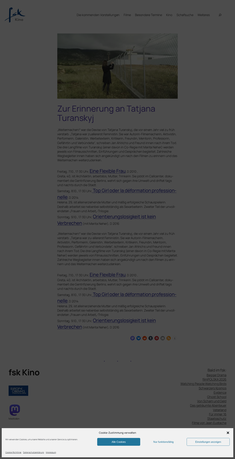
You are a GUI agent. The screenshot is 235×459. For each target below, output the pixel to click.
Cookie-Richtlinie (13, 452)
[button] (228, 433)
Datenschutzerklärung (33, 452)
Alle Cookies (119, 441)
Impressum (51, 452)
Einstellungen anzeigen (208, 441)
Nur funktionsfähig (163, 441)
